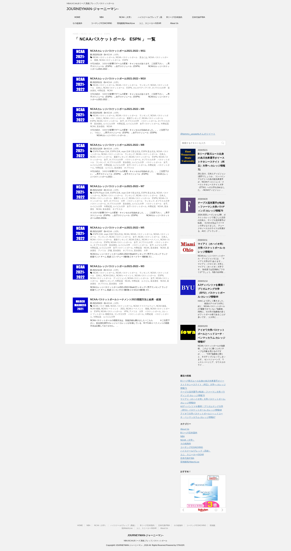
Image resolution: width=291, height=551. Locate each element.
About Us (174, 23)
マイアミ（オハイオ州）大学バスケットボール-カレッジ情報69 (211, 248)
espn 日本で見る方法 (131, 151)
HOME (77, 17)
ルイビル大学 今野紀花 (114, 124)
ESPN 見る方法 (148, 151)
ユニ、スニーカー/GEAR (150, 23)
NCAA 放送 (161, 306)
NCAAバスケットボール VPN (114, 311)
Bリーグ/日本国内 (174, 17)
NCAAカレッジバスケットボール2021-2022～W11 (118, 51)
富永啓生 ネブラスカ (124, 168)
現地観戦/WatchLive (126, 23)
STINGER (180, 545)
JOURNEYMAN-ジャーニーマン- (93, 9)
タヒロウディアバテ (142, 88)
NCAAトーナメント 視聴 (137, 309)
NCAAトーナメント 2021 (113, 309)
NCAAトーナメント (150, 239)
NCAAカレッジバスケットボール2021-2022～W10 (118, 78)
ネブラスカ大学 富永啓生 (119, 162)
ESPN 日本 (115, 151)
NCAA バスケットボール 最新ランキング (122, 118)
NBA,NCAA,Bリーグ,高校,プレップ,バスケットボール (145, 541)
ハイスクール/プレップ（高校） (150, 18)
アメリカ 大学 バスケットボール (145, 311)
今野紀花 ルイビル (104, 168)
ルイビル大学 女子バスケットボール (143, 124)
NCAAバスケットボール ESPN (113, 60)
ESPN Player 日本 (101, 151)
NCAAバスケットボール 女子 (110, 121)
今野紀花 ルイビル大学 (104, 317)
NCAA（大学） (125, 17)
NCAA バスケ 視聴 (101, 306)
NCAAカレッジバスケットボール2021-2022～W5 (117, 227)
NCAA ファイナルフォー (144, 306)
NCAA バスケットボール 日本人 (151, 154)
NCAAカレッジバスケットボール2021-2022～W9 (117, 109)
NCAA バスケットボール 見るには (131, 57)
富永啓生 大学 (141, 250)
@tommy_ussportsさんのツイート (197, 134)
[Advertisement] (203, 80)
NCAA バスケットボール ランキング (132, 85)
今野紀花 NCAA (105, 90)
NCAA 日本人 (135, 239)
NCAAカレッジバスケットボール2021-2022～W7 (117, 186)
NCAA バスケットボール (104, 57)
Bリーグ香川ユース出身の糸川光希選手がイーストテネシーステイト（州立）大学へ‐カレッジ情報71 (211, 162)
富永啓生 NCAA (104, 126)
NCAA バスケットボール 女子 (123, 237)
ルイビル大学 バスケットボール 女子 (149, 162)
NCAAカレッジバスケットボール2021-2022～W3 (117, 266)
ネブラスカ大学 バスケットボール (141, 121)
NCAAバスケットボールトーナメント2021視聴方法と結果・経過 (125, 299)
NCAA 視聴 (95, 309)
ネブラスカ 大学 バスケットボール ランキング (131, 201)
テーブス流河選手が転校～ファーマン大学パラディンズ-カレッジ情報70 (211, 206)
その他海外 (77, 23)
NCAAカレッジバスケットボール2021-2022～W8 (117, 145)
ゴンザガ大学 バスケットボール (129, 314)
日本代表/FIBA (198, 17)
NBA (102, 17)
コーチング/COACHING (101, 23)
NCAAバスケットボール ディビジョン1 (108, 278)
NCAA (126, 234)
